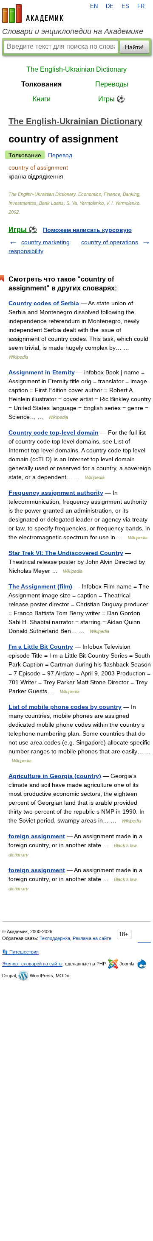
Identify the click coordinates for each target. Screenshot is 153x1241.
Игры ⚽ (111, 99)
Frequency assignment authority (55, 492)
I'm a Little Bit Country (40, 646)
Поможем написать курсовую (87, 229)
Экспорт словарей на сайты (32, 963)
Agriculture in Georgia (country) (54, 775)
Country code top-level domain (53, 432)
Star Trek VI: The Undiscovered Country (65, 552)
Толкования (41, 84)
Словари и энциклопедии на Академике (72, 31)
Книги (42, 99)
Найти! (134, 47)
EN (94, 6)
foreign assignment (36, 836)
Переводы (111, 84)
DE (109, 6)
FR (140, 6)
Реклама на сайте (92, 938)
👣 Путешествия (20, 951)
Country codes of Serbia (43, 303)
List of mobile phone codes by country (65, 706)
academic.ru (32, 13)
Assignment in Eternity (41, 372)
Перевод (60, 155)
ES (125, 6)
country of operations (109, 242)
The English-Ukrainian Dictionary (76, 69)
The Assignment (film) (40, 586)
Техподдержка (55, 938)
